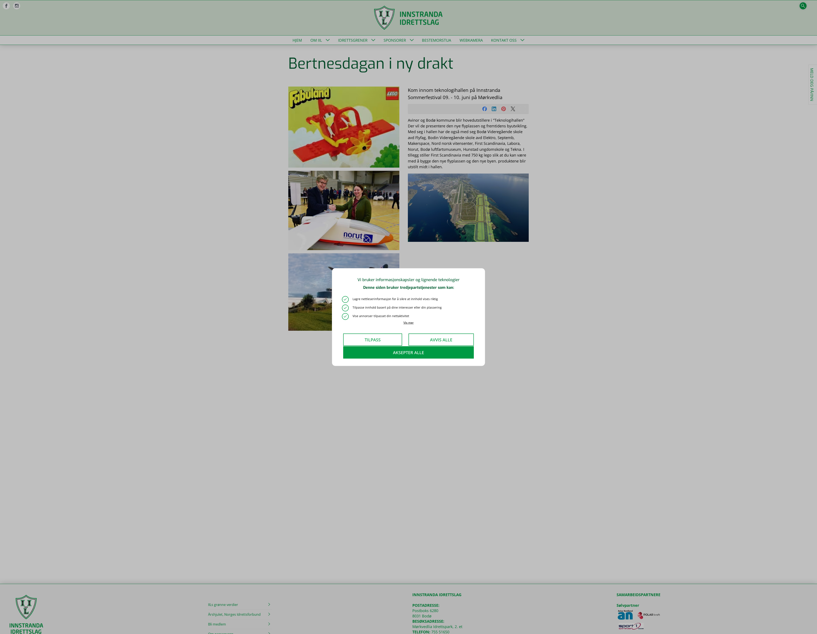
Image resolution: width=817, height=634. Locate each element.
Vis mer (408, 322)
